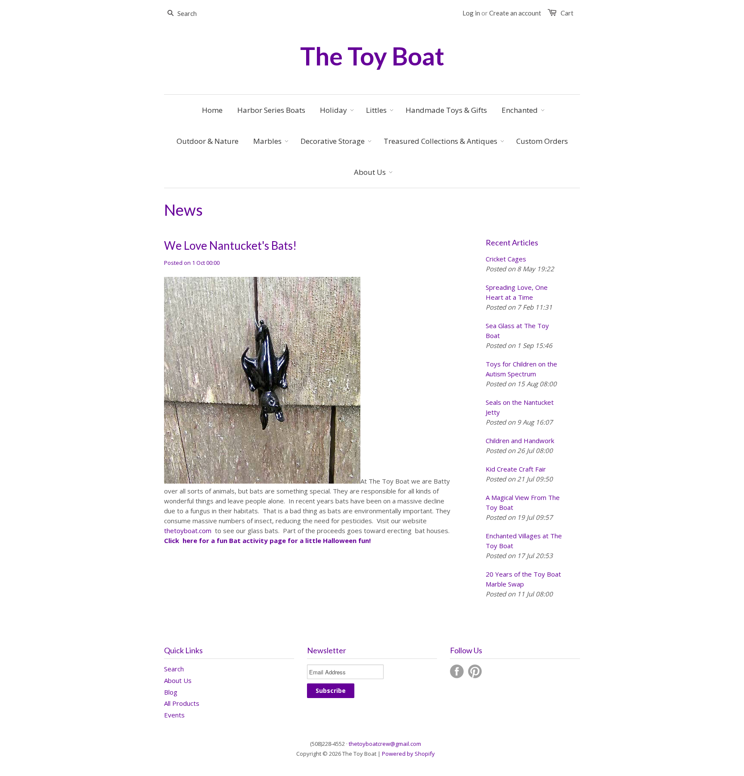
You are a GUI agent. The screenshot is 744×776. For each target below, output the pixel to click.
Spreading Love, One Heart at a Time (517, 292)
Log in (471, 13)
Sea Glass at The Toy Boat (517, 330)
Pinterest (475, 671)
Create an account (515, 13)
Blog (170, 692)
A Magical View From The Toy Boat (523, 502)
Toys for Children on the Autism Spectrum (521, 369)
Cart (567, 13)
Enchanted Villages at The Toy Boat (524, 540)
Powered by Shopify (408, 753)
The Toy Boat (372, 55)
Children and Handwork (520, 440)
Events (174, 715)
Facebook (457, 671)
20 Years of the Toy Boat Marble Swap (523, 579)
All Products (181, 703)
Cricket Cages (506, 259)
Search (174, 668)
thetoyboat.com (187, 530)
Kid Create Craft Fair (516, 469)
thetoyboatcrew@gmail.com (385, 744)
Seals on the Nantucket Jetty (520, 407)
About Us (178, 680)
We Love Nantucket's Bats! (230, 245)
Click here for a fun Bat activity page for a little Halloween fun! (267, 540)
